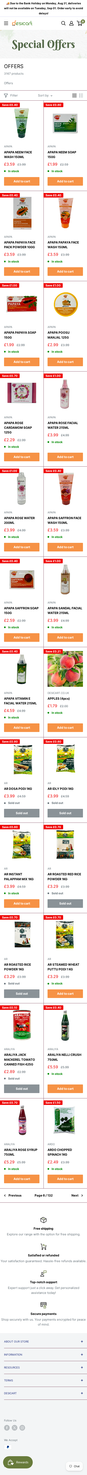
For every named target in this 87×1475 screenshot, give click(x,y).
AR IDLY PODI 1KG (60, 789)
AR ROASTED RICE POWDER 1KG (17, 967)
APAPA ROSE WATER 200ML (19, 520)
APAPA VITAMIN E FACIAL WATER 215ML (20, 701)
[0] (79, 23)
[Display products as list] (81, 95)
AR (5, 783)
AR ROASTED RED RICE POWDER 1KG (64, 876)
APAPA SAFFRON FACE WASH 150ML (64, 520)
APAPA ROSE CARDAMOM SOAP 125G (18, 427)
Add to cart (22, 181)
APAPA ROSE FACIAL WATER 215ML (63, 425)
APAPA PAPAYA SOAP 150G (20, 335)
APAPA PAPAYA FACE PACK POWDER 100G (19, 244)
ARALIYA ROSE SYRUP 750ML (20, 1152)
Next (75, 1195)
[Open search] (63, 23)
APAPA (8, 146)
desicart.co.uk (58, 693)
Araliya (9, 1049)
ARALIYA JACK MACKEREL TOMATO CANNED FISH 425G (19, 1059)
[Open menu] (6, 23)
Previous (14, 1195)
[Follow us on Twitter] (14, 1428)
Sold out (22, 813)
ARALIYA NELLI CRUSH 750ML (64, 1057)
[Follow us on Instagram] (22, 1428)
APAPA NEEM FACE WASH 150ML (18, 154)
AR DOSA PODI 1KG (18, 789)
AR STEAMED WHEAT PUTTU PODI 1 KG (63, 967)
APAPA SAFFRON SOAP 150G (21, 610)
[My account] (71, 23)
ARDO (51, 1144)
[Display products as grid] (74, 95)
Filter (14, 95)
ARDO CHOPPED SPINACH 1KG (60, 1152)
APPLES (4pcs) (59, 698)
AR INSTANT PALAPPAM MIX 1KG (19, 876)
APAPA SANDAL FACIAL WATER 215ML (65, 610)
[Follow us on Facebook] (7, 1428)
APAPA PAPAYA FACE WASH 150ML (63, 244)
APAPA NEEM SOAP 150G (62, 154)
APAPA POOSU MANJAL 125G (59, 335)
